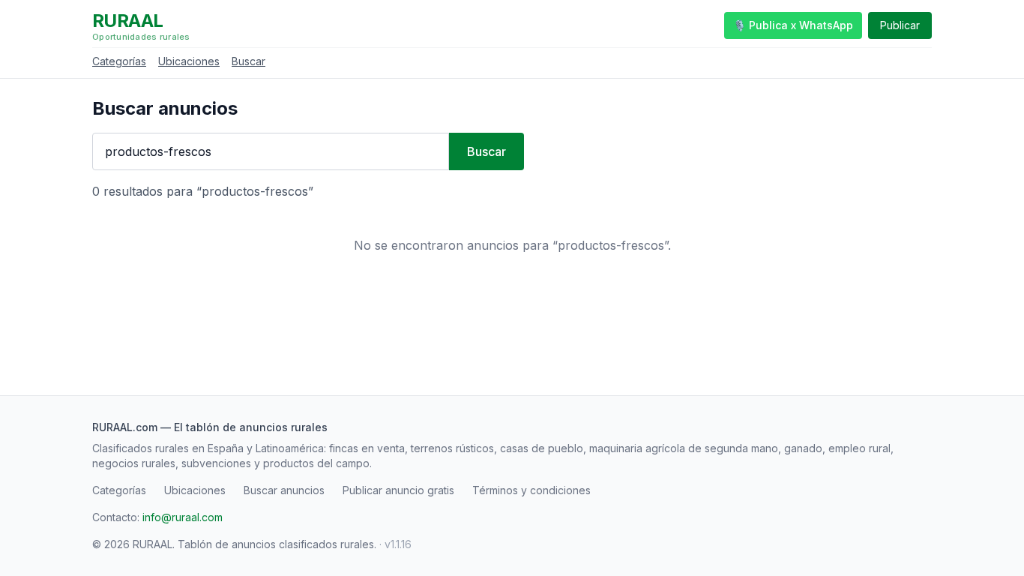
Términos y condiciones (531, 490)
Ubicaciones (189, 61)
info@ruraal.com (182, 517)
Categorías (119, 61)
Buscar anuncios (284, 490)
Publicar (900, 25)
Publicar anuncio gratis (398, 490)
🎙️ (793, 25)
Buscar (248, 61)
